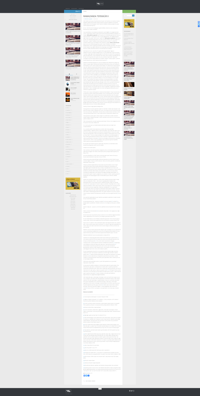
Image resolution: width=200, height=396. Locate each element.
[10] (84, 334)
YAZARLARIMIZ (74, 8)
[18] (84, 365)
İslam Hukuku (69, 139)
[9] (83, 330)
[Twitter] (78, 11)
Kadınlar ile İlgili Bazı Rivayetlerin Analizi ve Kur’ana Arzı (129, 43)
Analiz (68, 107)
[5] (83, 309)
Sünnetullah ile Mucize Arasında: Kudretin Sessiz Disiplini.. (128, 138)
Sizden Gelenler (69, 163)
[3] (83, 303)
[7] (83, 317)
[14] (84, 352)
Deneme (85, 11)
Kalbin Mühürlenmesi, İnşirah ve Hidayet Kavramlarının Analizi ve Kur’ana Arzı (129, 117)
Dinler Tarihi (69, 119)
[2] (83, 299)
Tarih (67, 168)
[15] (84, 356)
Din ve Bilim (69, 117)
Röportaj (68, 154)
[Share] (199, 26)
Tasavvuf (68, 171)
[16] (84, 360)
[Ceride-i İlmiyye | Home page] (100, 3)
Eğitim (68, 122)
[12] (84, 347)
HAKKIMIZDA (81, 8)
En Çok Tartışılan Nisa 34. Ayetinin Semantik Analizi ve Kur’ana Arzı (75, 78)
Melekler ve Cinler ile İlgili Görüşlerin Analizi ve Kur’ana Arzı (129, 107)
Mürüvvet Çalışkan (88, 18)
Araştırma (68, 110)
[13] (84, 350)
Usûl (67, 173)
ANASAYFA (68, 8)
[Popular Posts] (69, 74)
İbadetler (68, 137)
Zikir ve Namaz (73, 93)
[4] (83, 307)
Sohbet (68, 166)
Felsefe (68, 129)
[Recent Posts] (76, 74)
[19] (84, 367)
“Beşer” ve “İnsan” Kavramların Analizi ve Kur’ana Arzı (128, 128)
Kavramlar (68, 144)
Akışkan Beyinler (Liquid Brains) (71, 67)
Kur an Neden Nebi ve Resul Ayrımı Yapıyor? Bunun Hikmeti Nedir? (72, 56)
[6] (83, 315)
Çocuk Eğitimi (69, 112)
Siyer (67, 161)
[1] (83, 296)
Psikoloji (68, 151)
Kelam (68, 146)
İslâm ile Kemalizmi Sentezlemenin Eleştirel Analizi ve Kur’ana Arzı (128, 48)
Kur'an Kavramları (70, 149)
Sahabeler (68, 156)
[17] (84, 362)
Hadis (68, 134)
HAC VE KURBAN (74, 87)
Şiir (67, 159)
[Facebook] (76, 11)
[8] (83, 324)
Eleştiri (68, 127)
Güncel (68, 132)
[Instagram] (79, 11)
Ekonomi (68, 124)
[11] (84, 345)
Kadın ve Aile (69, 141)
